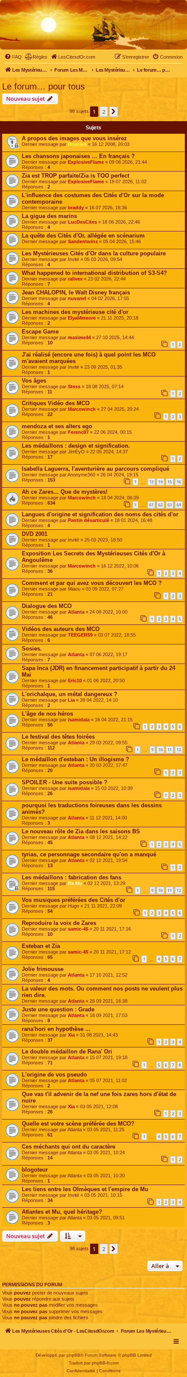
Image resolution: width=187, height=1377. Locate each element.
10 (160, 750)
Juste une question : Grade (58, 1009)
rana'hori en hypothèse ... (56, 1029)
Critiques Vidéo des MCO (56, 403)
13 (151, 482)
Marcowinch (82, 409)
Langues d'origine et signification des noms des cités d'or (100, 514)
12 (179, 750)
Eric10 (75, 680)
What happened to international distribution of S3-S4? (94, 273)
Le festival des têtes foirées (58, 736)
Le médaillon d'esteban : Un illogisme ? (75, 759)
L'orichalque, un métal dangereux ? (69, 694)
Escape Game (40, 331)
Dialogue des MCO (47, 606)
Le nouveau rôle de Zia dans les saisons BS (81, 831)
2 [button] (103, 112)
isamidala (79, 719)
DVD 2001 (34, 534)
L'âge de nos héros (47, 713)
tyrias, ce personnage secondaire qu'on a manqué (89, 854)
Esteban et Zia (41, 946)
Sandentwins (83, 241)
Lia (71, 700)
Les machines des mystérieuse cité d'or (75, 312)
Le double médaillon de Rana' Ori (67, 1051)
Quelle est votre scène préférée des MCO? (78, 1123)
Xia (71, 1034)
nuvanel (77, 298)
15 (169, 482)
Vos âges (34, 380)
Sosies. (32, 648)
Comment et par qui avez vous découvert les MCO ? (92, 583)
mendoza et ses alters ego (57, 426)
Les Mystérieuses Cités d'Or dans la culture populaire (94, 253)
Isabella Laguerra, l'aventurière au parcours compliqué (95, 469)
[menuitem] (13, 57)
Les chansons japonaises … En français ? (78, 156)
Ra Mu (75, 883)
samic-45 (78, 928)
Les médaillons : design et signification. (76, 445)
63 (169, 505)
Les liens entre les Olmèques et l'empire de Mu (85, 1189)
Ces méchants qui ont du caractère (68, 1146)
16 (179, 482)
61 (151, 505)
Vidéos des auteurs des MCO (61, 629)
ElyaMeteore (82, 317)
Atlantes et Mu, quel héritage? (62, 1212)
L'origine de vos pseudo (54, 1074)
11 (169, 750)
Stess (74, 386)
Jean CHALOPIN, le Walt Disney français (76, 292)
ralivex (75, 278)
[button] (113, 111)
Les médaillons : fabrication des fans (71, 877)
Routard (77, 144)
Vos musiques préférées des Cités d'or (73, 900)
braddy (76, 207)
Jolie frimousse (42, 969)
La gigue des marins (49, 216)
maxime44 (79, 337)
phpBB (73, 1355)
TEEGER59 (80, 634)
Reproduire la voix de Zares (59, 923)
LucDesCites (82, 222)
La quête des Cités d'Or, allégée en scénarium (83, 235)
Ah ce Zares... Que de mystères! (64, 492)
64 (179, 505)
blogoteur (35, 1169)
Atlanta (76, 611)
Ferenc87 (78, 432)
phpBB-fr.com (105, 1362)
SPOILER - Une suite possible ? (64, 782)
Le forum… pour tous (43, 86)
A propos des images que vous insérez (74, 138)
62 (160, 505)
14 (160, 482)
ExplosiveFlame (86, 162)
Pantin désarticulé (88, 520)
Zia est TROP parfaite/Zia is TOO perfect (75, 175)
